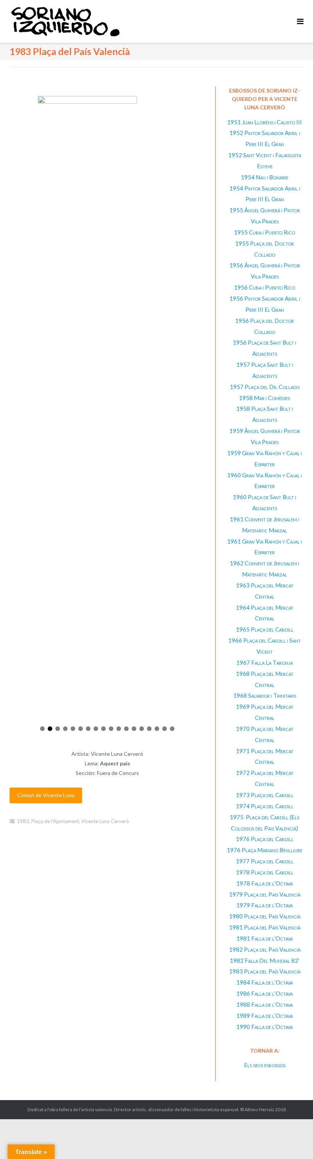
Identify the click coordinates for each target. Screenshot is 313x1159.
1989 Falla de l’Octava (264, 1015)
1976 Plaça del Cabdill (265, 838)
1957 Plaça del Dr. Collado (265, 386)
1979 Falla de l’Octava (264, 905)
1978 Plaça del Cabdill (265, 872)
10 (111, 728)
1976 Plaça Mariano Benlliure (264, 849)
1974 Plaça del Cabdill (265, 806)
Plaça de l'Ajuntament (55, 821)
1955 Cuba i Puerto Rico (264, 232)
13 (134, 728)
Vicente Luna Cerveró (105, 821)
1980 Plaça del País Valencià (264, 916)
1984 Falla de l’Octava (264, 982)
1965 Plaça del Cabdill (265, 629)
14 (141, 728)
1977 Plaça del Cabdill (265, 861)
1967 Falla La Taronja (264, 662)
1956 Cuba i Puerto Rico (264, 287)
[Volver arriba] (294, 1140)
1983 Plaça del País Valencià (264, 971)
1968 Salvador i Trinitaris (264, 695)
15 (149, 728)
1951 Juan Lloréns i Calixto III (264, 122)
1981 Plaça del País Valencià (264, 927)
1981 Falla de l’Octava (264, 938)
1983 (23, 821)
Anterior (14, 410)
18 (172, 728)
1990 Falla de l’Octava (264, 1026)
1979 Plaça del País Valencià (264, 894)
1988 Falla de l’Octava (264, 1004)
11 (118, 728)
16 (157, 728)
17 (164, 728)
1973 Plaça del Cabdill (265, 794)
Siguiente (200, 410)
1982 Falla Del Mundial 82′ (264, 960)
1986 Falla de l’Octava (264, 993)
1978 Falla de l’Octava (264, 883)
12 (126, 728)
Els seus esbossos (265, 1064)
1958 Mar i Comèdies (264, 397)
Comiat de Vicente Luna (45, 795)
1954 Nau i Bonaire (264, 177)
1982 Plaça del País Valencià (264, 949)
